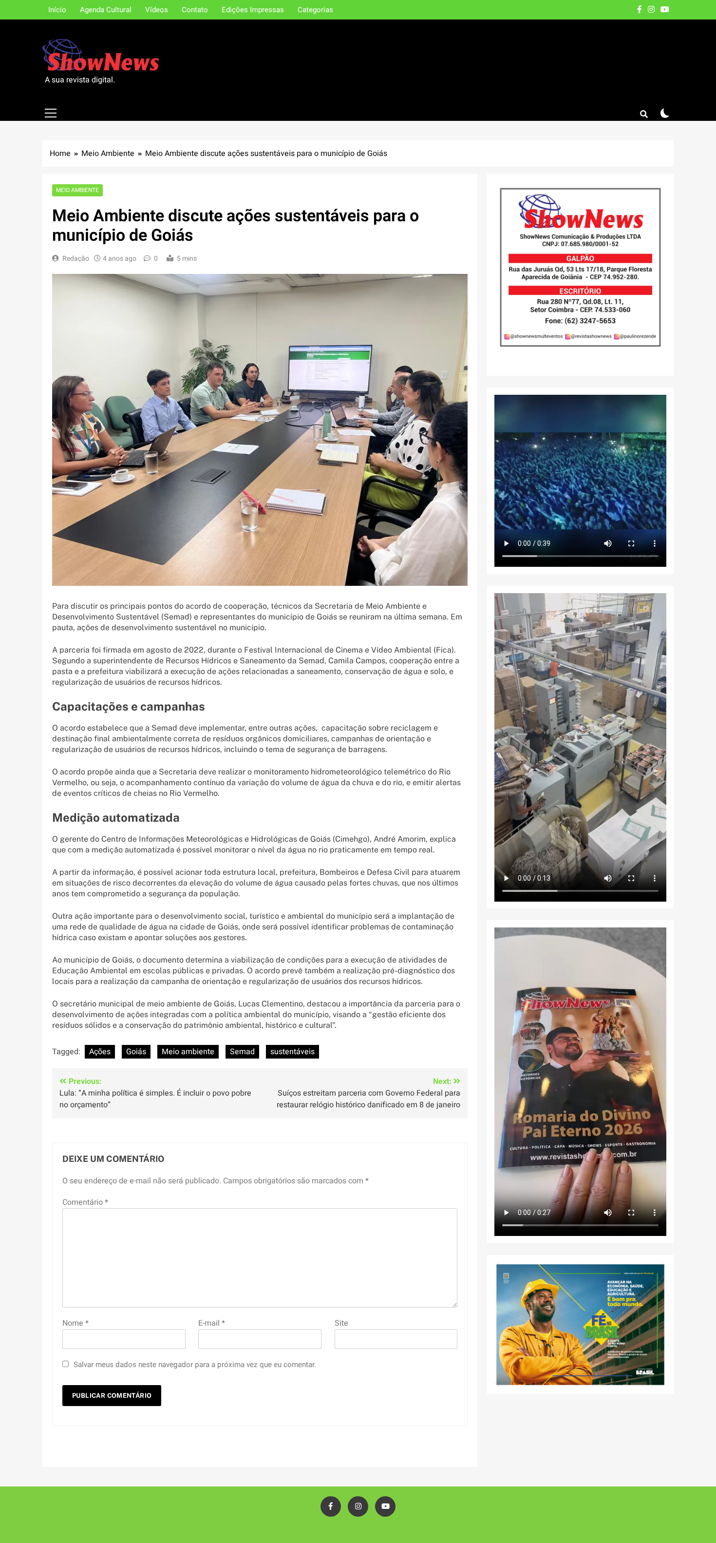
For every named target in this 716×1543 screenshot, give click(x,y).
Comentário (85, 1202)
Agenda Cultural (106, 9)
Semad (242, 1052)
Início (57, 9)
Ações (100, 1052)
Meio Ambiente (77, 190)
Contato (195, 9)
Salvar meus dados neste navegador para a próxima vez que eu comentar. (195, 1364)
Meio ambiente (188, 1052)
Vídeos (156, 9)
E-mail (211, 1323)
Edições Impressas (253, 9)
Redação (75, 258)
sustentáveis (292, 1052)
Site (341, 1323)
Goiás (136, 1052)
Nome (75, 1323)
